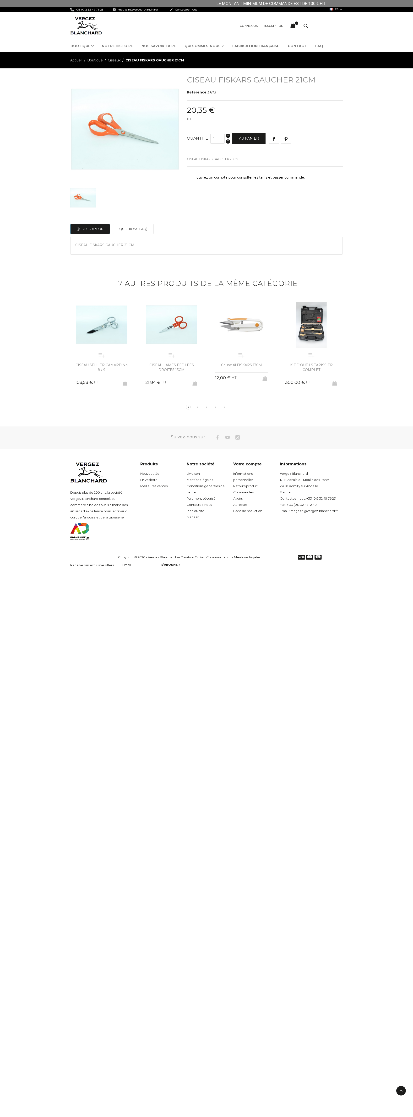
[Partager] (274, 139)
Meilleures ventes (154, 486)
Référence (196, 92)
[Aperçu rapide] (97, 399)
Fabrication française (255, 46)
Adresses (240, 505)
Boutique (80, 46)
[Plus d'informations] (106, 399)
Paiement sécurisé (201, 498)
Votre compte (247, 464)
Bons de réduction (247, 511)
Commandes (243, 492)
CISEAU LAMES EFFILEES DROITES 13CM (171, 367)
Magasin (193, 517)
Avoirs (238, 498)
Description (92, 229)
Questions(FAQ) (133, 229)
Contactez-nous (183, 9)
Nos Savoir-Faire (158, 46)
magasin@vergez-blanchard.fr (137, 9)
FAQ (319, 46)
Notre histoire (117, 46)
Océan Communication (213, 557)
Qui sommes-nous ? (204, 46)
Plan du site (195, 511)
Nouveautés (149, 473)
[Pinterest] (286, 139)
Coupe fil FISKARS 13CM (241, 365)
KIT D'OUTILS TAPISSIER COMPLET (311, 367)
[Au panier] (125, 381)
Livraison (193, 473)
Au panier (249, 138)
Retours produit (245, 486)
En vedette (149, 480)
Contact (297, 46)
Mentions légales (200, 480)
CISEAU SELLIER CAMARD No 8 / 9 (102, 367)
